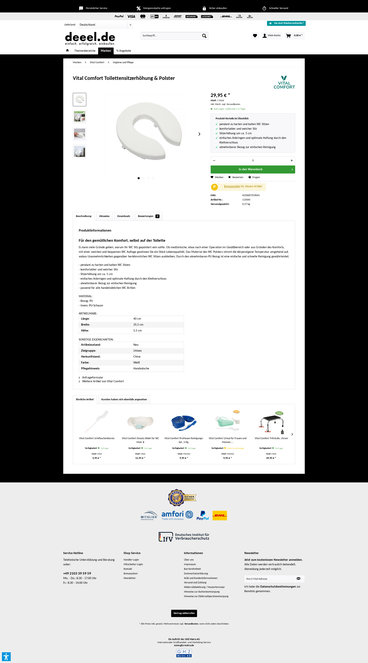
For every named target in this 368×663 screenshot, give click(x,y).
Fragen (256, 177)
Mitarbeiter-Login (133, 564)
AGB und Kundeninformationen (200, 578)
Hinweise (104, 216)
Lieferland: (70, 24)
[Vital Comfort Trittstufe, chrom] (271, 421)
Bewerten (238, 177)
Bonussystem (131, 573)
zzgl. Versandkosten (231, 104)
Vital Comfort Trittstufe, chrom (271, 438)
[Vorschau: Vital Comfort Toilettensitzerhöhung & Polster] (79, 99)
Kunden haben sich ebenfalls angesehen (124, 399)
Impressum (190, 564)
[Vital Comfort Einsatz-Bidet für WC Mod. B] (140, 421)
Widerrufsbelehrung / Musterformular (204, 587)
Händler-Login (131, 559)
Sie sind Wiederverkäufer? (289, 23)
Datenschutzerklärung (196, 573)
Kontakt (128, 569)
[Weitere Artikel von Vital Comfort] (284, 82)
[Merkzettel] (255, 36)
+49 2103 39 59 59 (77, 573)
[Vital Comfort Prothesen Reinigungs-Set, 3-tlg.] (184, 421)
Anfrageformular (92, 377)
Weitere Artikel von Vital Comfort (102, 381)
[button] (6, 656)
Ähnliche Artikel (85, 399)
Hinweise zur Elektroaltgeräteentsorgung (206, 596)
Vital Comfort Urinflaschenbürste (96, 438)
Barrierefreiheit (192, 569)
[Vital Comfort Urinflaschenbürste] (97, 421)
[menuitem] (285, 23)
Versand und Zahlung (195, 582)
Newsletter (130, 578)
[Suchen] (204, 36)
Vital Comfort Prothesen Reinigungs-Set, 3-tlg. (183, 440)
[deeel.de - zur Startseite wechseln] (90, 38)
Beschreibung (83, 216)
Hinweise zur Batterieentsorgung (202, 591)
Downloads (123, 216)
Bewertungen (148, 216)
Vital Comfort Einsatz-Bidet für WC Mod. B (140, 440)
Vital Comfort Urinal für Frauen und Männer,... (227, 440)
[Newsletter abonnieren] (298, 579)
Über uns (189, 559)
